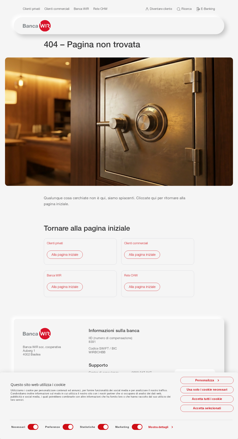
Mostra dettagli (158, 427)
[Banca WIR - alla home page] (37, 25)
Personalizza (204, 380)
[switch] (64, 426)
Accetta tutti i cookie (207, 398)
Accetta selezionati (207, 408)
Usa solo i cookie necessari (207, 389)
